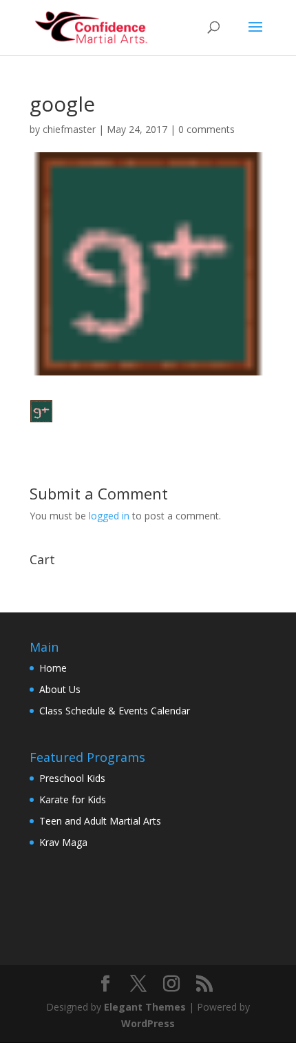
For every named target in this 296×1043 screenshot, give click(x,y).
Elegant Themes (145, 1006)
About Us (60, 689)
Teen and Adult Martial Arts (100, 820)
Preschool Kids (72, 778)
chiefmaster (69, 129)
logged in (109, 515)
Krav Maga (63, 842)
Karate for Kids (72, 799)
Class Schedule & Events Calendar (114, 710)
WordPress (148, 1023)
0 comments (206, 129)
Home (53, 667)
